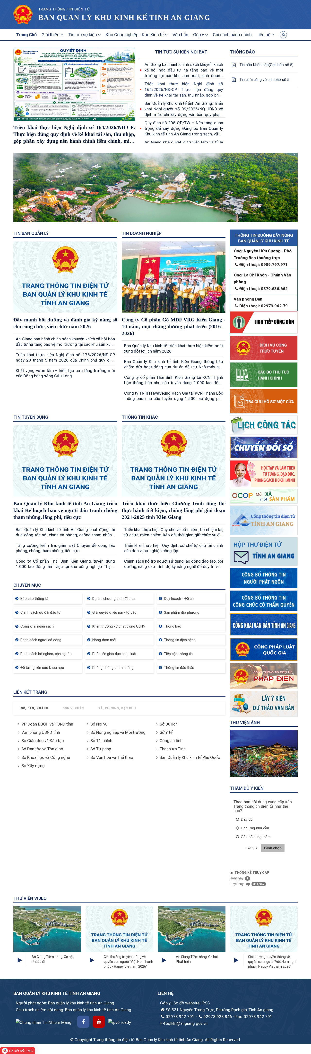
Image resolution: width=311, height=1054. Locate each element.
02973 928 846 (217, 1016)
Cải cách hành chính (232, 34)
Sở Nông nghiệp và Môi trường (118, 732)
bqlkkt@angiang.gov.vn (186, 1023)
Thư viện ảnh (245, 722)
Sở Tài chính (101, 740)
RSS (206, 1003)
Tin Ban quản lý (31, 233)
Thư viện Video (30, 898)
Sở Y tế (166, 732)
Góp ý (199, 34)
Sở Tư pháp (100, 748)
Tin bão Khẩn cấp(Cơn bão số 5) (267, 64)
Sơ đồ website (186, 1003)
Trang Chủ (26, 34)
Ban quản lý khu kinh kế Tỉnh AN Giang (124, 17)
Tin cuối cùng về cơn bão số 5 (264, 79)
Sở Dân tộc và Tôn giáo (42, 748)
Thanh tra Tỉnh (173, 748)
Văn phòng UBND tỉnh (40, 732)
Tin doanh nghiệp (142, 233)
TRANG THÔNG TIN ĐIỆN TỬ (64, 9)
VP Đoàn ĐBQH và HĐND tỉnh (47, 724)
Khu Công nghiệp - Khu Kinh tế (135, 34)
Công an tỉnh (171, 740)
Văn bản (180, 34)
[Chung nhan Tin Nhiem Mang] (43, 1021)
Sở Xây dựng (33, 765)
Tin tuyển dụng (30, 417)
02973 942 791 (180, 1016)
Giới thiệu (51, 34)
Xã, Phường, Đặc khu (117, 708)
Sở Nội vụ (98, 724)
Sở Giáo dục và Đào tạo (42, 740)
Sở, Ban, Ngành (34, 708)
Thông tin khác (140, 417)
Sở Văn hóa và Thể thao (111, 757)
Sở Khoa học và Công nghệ (45, 757)
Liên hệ (264, 34)
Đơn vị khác (73, 708)
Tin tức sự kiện (83, 34)
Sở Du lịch (169, 724)
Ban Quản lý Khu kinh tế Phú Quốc (190, 757)
